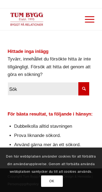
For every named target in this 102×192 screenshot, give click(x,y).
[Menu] (86, 19)
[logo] (42, 19)
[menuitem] (86, 19)
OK (51, 181)
